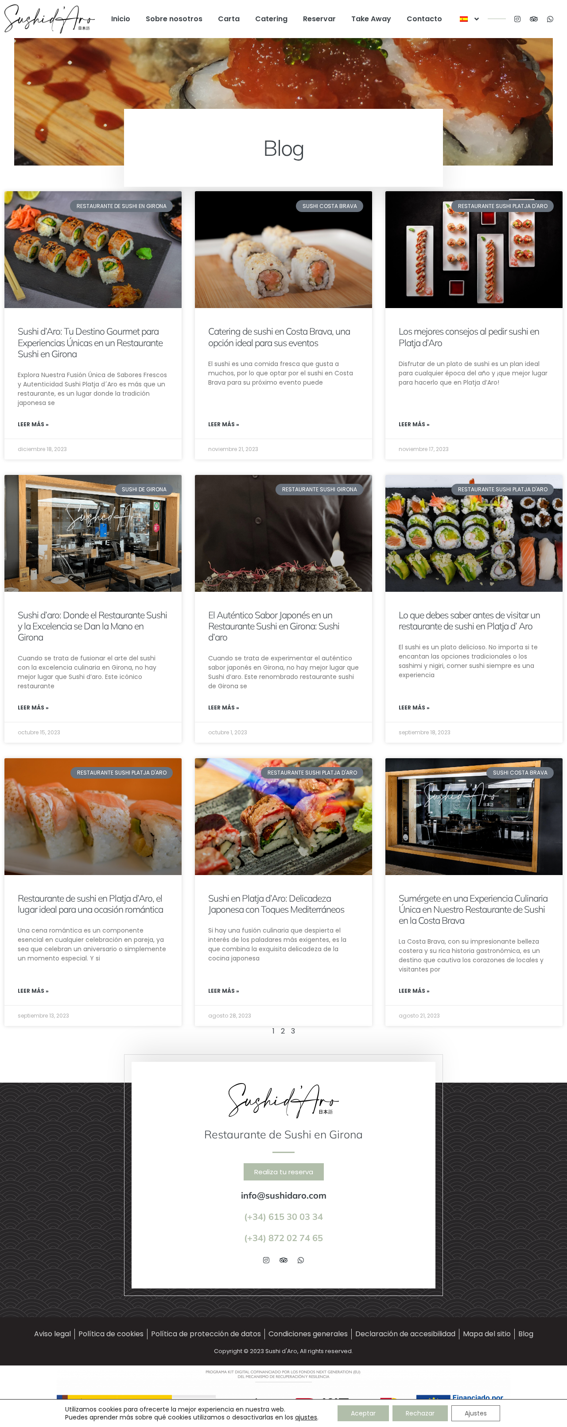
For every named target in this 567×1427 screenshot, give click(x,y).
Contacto (424, 19)
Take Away (371, 19)
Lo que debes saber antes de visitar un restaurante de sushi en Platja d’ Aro (469, 620)
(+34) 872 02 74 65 (283, 1237)
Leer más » (33, 424)
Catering (271, 19)
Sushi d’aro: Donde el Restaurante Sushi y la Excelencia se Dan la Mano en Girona (92, 626)
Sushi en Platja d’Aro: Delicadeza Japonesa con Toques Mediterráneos (276, 903)
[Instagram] (517, 19)
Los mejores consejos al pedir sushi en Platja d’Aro (469, 336)
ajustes (306, 1417)
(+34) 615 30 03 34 (283, 1216)
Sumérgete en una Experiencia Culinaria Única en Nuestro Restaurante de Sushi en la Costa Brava (473, 909)
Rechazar (420, 1413)
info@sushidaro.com (283, 1195)
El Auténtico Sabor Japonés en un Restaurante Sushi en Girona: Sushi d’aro (273, 626)
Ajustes (476, 1413)
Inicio (120, 19)
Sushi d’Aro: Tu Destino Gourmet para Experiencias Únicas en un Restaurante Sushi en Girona (90, 342)
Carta (229, 19)
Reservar (319, 19)
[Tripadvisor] (534, 19)
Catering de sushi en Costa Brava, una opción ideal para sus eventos (279, 336)
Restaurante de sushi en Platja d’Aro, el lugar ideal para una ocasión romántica (90, 903)
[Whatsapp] (550, 19)
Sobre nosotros (174, 19)
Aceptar (363, 1413)
